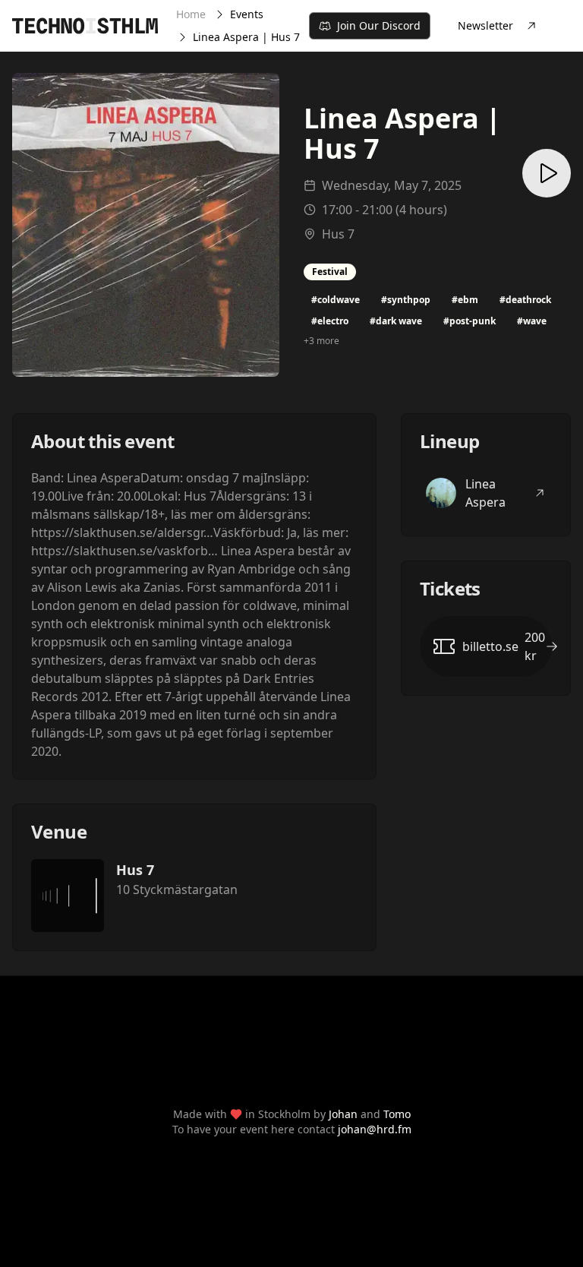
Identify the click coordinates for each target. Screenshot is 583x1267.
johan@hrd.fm (374, 1129)
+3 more (321, 341)
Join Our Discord (379, 25)
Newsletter (485, 25)
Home (191, 14)
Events (246, 14)
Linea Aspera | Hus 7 (246, 37)
